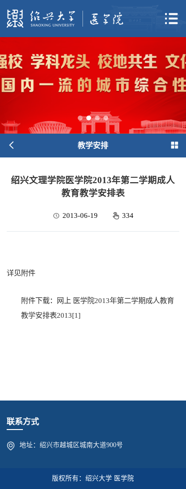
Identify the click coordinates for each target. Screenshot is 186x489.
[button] (80, 118)
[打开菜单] (171, 18)
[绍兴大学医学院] (65, 18)
